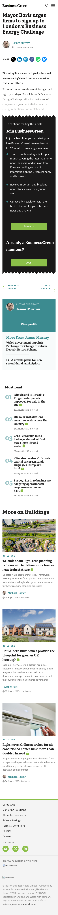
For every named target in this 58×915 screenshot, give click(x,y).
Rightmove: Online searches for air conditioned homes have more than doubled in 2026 (28, 749)
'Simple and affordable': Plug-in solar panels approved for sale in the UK (29, 400)
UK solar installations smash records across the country (30, 420)
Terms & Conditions (13, 826)
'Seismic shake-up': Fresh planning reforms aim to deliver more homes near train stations (28, 565)
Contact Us (8, 804)
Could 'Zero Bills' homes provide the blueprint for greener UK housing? (28, 655)
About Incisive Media (14, 815)
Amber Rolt (10, 686)
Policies (6, 831)
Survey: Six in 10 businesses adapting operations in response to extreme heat (32, 486)
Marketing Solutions (14, 810)
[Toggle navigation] (52, 5)
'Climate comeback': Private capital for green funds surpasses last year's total (32, 463)
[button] (47, 5)
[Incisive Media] (8, 877)
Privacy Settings (11, 820)
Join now (29, 226)
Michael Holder (17, 593)
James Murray (21, 43)
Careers (6, 836)
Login (29, 262)
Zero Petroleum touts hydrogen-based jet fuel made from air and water (29, 441)
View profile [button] (29, 324)
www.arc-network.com (24, 904)
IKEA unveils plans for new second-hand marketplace (24, 362)
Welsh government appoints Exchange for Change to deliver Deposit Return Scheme (26, 346)
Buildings (8, 555)
